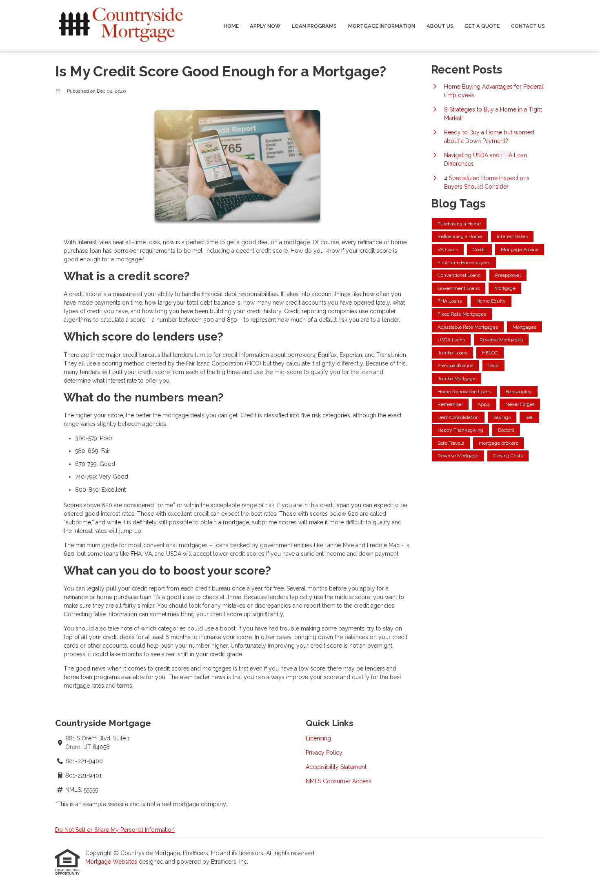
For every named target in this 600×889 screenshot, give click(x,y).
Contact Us (528, 26)
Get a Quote (482, 26)
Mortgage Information (381, 26)
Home (231, 26)
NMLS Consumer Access (338, 781)
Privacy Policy (324, 752)
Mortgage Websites (112, 861)
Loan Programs (314, 26)
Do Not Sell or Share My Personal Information (115, 830)
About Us (440, 26)
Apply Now (265, 26)
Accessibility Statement (336, 767)
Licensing (318, 738)
